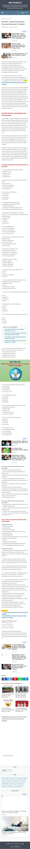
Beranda (8, 843)
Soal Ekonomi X (18, 786)
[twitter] (9, 679)
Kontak (22, 843)
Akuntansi (12, 778)
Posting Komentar (13, 27)
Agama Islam (5, 778)
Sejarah (4, 786)
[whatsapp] (20, 679)
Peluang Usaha (20, 783)
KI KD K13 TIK (16, 781)
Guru (3, 781)
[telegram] (25, 679)
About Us (17, 843)
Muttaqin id (15, 3)
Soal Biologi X (10, 786)
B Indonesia (19, 778)
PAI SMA (13, 783)
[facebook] (4, 679)
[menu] (3, 12)
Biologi (25, 778)
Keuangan (23, 781)
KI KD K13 (8, 781)
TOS (12, 843)
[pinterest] (15, 679)
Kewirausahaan (5, 783)
